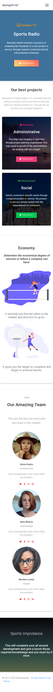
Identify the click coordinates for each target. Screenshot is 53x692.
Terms (6, 681)
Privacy (34, 678)
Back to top (45, 678)
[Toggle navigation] (47, 5)
